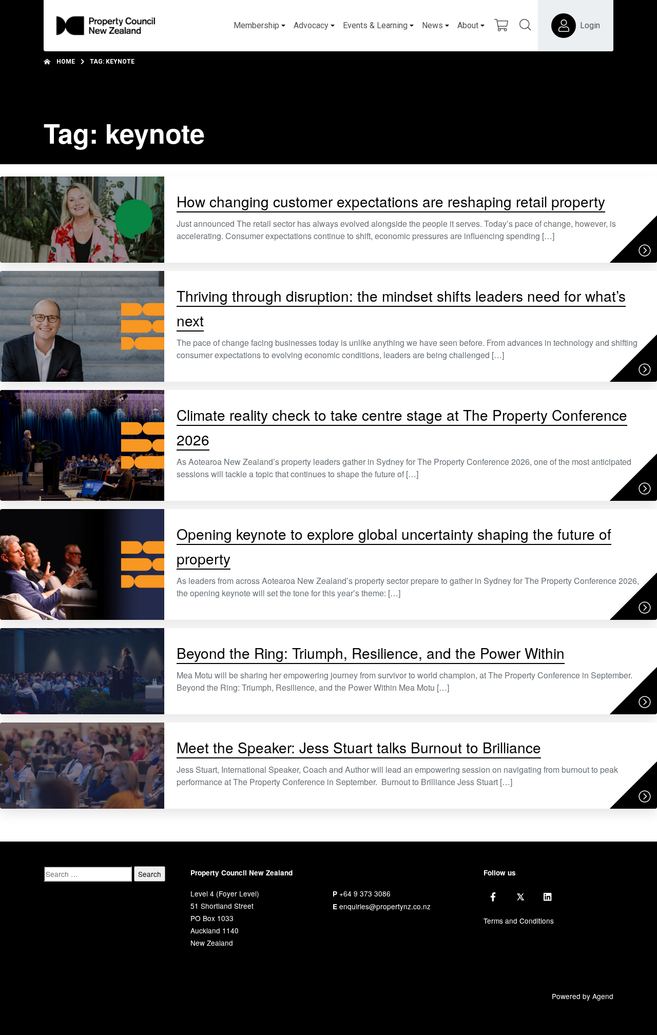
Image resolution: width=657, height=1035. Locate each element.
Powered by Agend (582, 996)
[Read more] (644, 250)
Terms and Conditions (519, 920)
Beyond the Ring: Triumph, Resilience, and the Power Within (371, 652)
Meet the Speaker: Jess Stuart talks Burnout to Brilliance (359, 747)
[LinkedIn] (547, 897)
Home (65, 61)
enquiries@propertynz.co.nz (385, 906)
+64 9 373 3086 (365, 893)
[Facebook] (493, 897)
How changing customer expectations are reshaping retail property (391, 201)
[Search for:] (88, 874)
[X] (520, 897)
